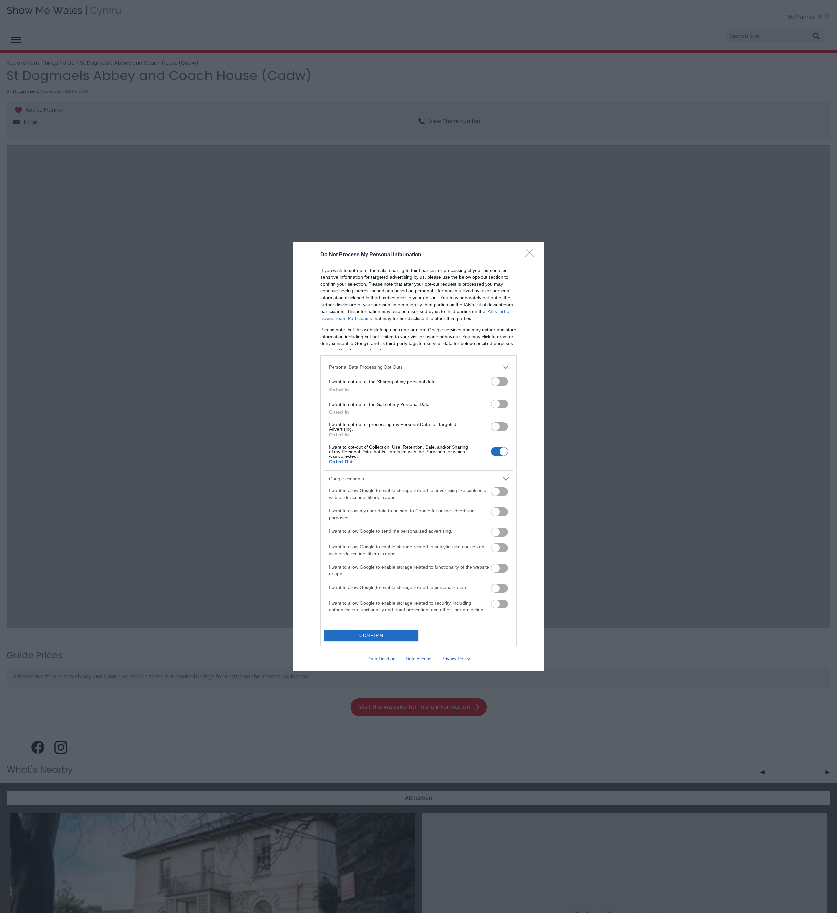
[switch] (499, 381)
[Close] (531, 255)
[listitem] (418, 367)
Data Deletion (381, 658)
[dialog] (418, 456)
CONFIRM (371, 635)
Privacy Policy (455, 658)
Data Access (418, 658)
